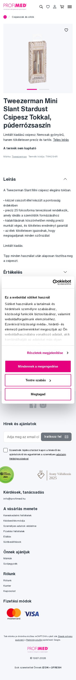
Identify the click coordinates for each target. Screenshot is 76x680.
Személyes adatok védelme (19, 526)
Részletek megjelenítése (45, 353)
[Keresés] (41, 6)
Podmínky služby (34, 640)
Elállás (7, 536)
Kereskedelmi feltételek (17, 515)
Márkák (7, 558)
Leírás (9, 179)
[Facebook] (33, 404)
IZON (45, 667)
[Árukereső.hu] (25, 475)
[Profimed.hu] (15, 6)
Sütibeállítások (12, 541)
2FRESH (56, 667)
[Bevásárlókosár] (62, 6)
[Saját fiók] (54, 6)
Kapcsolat (9, 591)
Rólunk (7, 580)
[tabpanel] (38, 58)
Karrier (7, 585)
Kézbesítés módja (14, 520)
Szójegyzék (10, 563)
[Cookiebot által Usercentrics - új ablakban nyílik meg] (53, 282)
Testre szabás (36, 380)
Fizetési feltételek (14, 531)
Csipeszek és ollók (23, 16)
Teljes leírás (61, 139)
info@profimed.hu (14, 498)
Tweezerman (19, 156)
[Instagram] (43, 404)
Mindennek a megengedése (38, 366)
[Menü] (70, 6)
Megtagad (38, 394)
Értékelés (12, 272)
